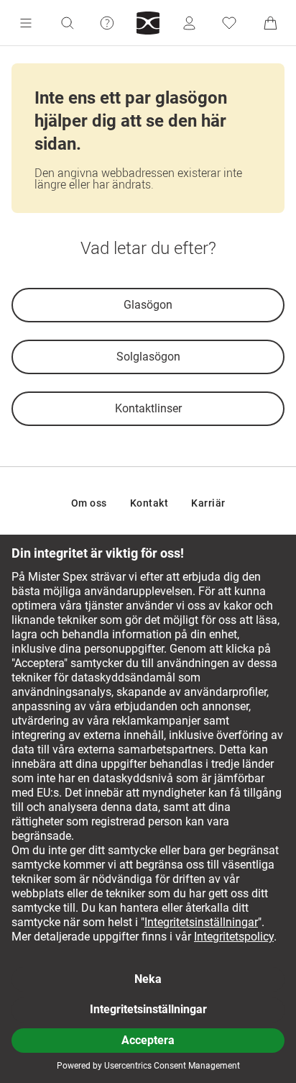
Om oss (89, 503)
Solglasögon (148, 356)
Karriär (208, 503)
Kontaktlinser (148, 408)
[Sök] (66, 23)
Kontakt (149, 503)
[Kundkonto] (189, 23)
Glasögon (148, 305)
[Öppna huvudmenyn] (25, 23)
